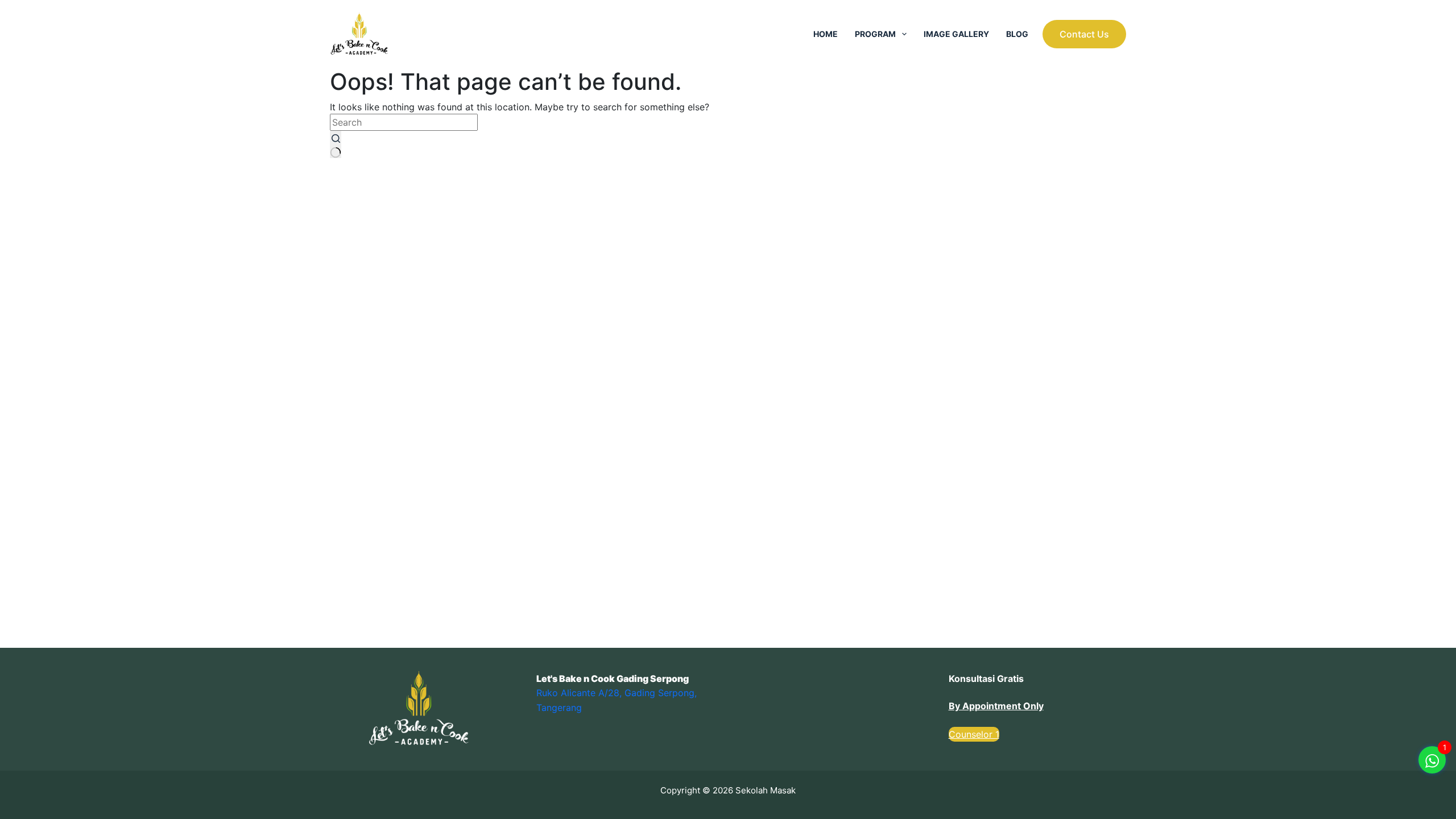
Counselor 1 (974, 734)
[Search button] (335, 144)
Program (875, 34)
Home (825, 34)
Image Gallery (956, 34)
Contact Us (1084, 34)
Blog (1017, 34)
